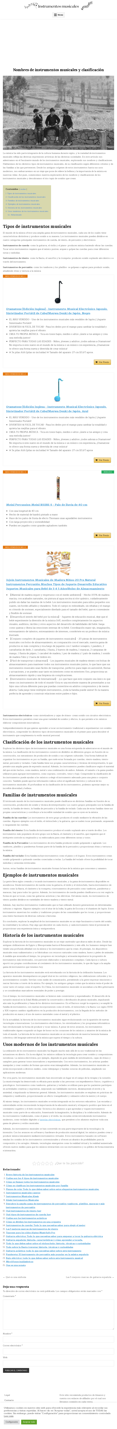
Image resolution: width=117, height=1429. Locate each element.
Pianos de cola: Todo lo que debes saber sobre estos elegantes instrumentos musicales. (52, 1189)
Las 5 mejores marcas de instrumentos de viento (32, 1229)
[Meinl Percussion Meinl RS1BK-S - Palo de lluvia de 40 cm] (58, 488)
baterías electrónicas (50, 1119)
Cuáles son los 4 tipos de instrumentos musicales (32, 1178)
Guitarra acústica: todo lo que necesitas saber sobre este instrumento (43, 1251)
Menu (60, 15)
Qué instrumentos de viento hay (23, 1211)
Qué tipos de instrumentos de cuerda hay (28, 1214)
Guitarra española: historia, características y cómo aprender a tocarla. (44, 1240)
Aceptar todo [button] (29, 1422)
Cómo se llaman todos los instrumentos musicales (32, 1182)
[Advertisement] (58, 42)
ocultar (23, 189)
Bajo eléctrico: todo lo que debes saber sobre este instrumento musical (44, 1258)
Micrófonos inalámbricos (19, 1261)
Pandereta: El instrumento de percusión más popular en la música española (47, 1254)
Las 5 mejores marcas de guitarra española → (90, 1277)
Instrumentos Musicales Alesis (22, 1196)
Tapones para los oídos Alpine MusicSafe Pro (30, 1232)
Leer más (9, 1416)
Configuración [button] (12, 1422)
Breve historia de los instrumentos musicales (30, 1174)
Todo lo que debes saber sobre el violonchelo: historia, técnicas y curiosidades (48, 1243)
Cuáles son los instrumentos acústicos (26, 1218)
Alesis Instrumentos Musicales (22, 1200)
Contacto (9, 1400)
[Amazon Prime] (107, 357)
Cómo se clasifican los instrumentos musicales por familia (37, 1185)
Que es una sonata (16, 1265)
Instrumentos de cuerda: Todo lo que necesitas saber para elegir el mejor (45, 1225)
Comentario (9, 1296)
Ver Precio (104, 362)
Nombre (7, 1333)
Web (5, 1357)
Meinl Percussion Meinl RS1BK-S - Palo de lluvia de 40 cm (46, 505)
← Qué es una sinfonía (14, 1277)
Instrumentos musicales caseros (23, 1193)
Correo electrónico (13, 1345)
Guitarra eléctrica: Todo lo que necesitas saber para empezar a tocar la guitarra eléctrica (54, 1236)
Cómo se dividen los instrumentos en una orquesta (33, 1222)
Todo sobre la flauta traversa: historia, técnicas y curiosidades (39, 1247)
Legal (7, 1395)
